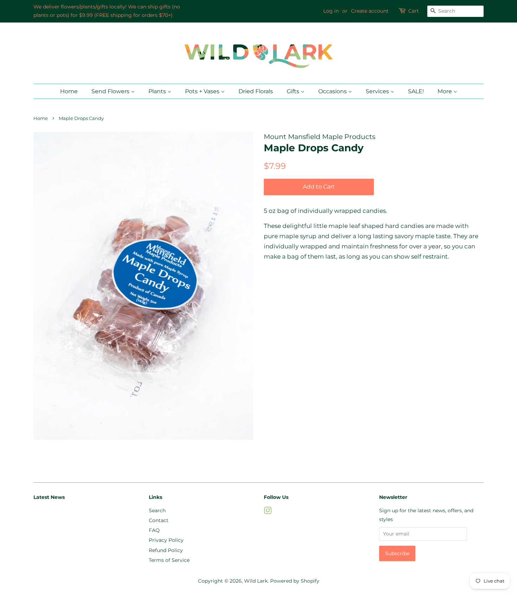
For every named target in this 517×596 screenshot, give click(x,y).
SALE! (416, 91)
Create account (370, 11)
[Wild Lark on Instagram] (268, 512)
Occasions (333, 91)
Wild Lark (256, 581)
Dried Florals (255, 91)
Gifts (294, 91)
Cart (413, 11)
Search (157, 510)
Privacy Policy (166, 540)
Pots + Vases (203, 91)
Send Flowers (111, 91)
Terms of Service (169, 560)
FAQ (154, 530)
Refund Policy (166, 550)
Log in (331, 11)
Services (378, 91)
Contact (158, 520)
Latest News (49, 497)
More (445, 91)
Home (69, 91)
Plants (157, 91)
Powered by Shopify (294, 581)
